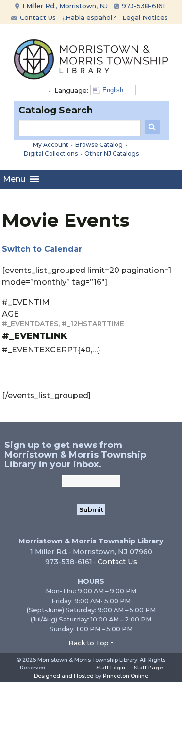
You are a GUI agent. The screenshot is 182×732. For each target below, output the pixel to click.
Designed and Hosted (64, 675)
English (111, 90)
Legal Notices (145, 17)
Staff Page (148, 667)
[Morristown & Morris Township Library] (91, 58)
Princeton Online (125, 675)
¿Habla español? (89, 17)
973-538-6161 (142, 6)
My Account (50, 144)
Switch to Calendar (42, 249)
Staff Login (110, 667)
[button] (14, 179)
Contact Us (37, 17)
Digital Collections (51, 153)
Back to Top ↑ (91, 643)
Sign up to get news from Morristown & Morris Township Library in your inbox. (75, 454)
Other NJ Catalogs (111, 153)
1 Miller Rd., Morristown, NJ (64, 6)
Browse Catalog (99, 144)
